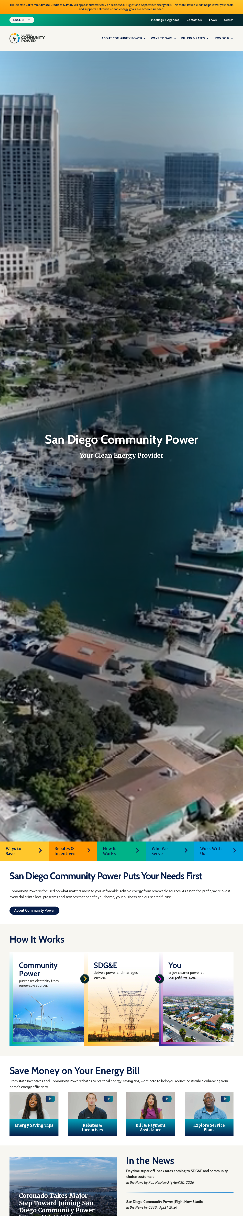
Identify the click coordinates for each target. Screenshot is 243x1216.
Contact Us (194, 20)
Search (229, 20)
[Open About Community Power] (144, 38)
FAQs (213, 20)
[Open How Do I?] (232, 38)
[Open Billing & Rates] (207, 38)
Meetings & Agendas (165, 20)
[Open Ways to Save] (175, 38)
